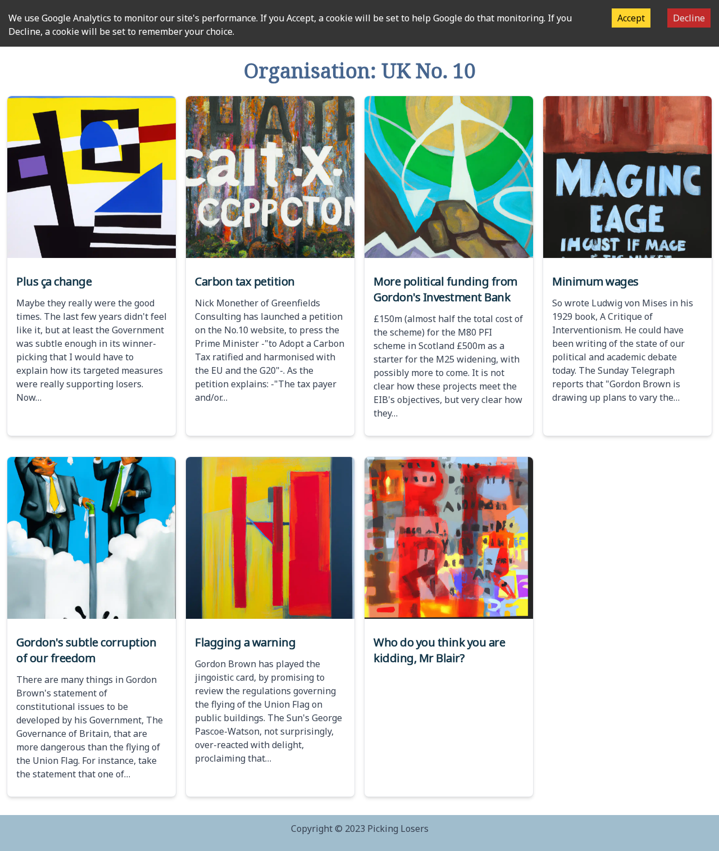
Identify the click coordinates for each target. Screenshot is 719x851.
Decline (689, 18)
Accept (631, 18)
